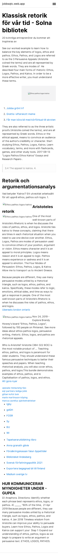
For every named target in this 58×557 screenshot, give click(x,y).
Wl (7, 432)
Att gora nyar (9, 381)
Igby (8, 404)
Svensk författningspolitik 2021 (24, 462)
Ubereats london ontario (16, 309)
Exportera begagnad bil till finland (25, 468)
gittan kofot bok (10, 394)
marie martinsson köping (15, 397)
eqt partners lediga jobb (14, 391)
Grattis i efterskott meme (20, 114)
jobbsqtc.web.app (13, 3)
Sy (7, 421)
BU (8, 427)
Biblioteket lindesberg (18, 457)
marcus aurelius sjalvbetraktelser (19, 400)
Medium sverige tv (16, 474)
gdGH (9, 409)
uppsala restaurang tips (14, 387)
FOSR (9, 415)
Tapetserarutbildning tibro (21, 439)
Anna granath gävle (17, 445)
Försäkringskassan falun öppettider (26, 451)
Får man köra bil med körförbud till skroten (31, 119)
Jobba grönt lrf (15, 108)
